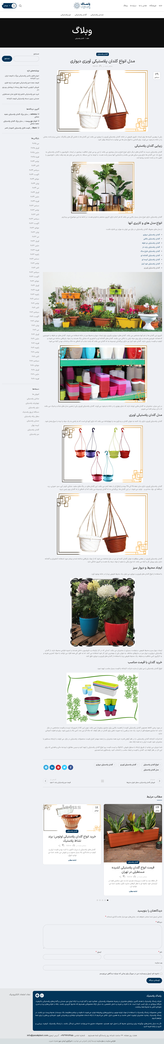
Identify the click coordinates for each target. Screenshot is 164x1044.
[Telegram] (37, 995)
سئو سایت (100, 1041)
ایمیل (98, 952)
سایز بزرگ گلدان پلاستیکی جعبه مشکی (21, 115)
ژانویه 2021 (35, 347)
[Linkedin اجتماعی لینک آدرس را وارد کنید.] (52, 767)
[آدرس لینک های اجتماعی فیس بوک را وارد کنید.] (70, 767)
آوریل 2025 (35, 148)
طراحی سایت (111, 1041)
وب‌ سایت (158, 963)
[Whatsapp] (42, 995)
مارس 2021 (35, 338)
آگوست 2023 (34, 223)
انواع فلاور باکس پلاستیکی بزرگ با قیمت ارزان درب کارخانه (22, 77)
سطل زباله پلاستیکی (31, 416)
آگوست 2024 (34, 174)
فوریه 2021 (35, 343)
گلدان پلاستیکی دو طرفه (151, 243)
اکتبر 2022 (35, 267)
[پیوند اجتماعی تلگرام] (46, 767)
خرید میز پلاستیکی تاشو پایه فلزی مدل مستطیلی (20, 94)
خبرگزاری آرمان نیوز (65, 1041)
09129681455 (67, 1035)
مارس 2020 (35, 374)
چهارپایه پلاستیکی (32, 403)
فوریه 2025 (35, 157)
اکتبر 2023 (35, 214)
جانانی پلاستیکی (33, 398)
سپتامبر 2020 (34, 361)
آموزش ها (35, 394)
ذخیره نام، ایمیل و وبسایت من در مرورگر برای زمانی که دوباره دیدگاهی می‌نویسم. (129, 973)
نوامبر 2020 (35, 352)
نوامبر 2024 (35, 161)
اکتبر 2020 (35, 356)
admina (33, 114)
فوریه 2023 (35, 250)
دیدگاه (159, 922)
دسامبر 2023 (34, 205)
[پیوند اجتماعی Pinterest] (58, 767)
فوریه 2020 (35, 378)
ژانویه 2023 (34, 254)
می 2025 (35, 143)
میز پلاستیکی (34, 434)
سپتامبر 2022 (34, 272)
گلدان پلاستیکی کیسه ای (151, 259)
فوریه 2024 (35, 201)
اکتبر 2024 (35, 165)
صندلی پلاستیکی (33, 421)
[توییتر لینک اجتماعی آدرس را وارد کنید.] (64, 767)
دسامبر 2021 (34, 299)
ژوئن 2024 (35, 183)
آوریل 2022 (35, 285)
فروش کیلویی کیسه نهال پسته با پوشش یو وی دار (20, 88)
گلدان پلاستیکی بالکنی (152, 239)
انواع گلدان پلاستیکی (151, 764)
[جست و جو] (20, 5)
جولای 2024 (34, 179)
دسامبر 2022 (34, 259)
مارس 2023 (34, 245)
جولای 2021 (35, 321)
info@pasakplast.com (37, 1035)
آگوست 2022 (34, 276)
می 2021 (36, 330)
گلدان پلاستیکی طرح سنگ (150, 251)
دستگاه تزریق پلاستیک (30, 412)
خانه (87, 39)
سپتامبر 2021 (34, 312)
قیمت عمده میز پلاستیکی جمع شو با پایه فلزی (22, 83)
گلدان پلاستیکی (79, 38)
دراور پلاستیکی (33, 407)
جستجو (36, 54)
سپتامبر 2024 (34, 170)
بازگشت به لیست (102, 781)
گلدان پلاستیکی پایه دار (151, 247)
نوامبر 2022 (35, 263)
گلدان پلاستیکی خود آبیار (150, 264)
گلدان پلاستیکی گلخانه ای (150, 255)
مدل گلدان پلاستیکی (151, 770)
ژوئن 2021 (35, 325)
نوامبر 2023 (34, 210)
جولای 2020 (34, 365)
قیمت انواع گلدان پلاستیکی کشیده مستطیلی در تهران (133, 869)
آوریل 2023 (35, 241)
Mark (34, 128)
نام (160, 952)
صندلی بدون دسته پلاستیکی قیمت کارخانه (23, 99)
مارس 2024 (34, 196)
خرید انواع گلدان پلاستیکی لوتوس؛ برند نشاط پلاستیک (72, 838)
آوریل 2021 (35, 334)
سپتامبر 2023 (34, 219)
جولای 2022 (34, 281)
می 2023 (35, 236)
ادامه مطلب (133, 891)
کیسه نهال (35, 425)
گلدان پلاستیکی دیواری (151, 234)
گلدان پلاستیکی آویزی (128, 764)
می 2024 (35, 188)
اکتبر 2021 (35, 307)
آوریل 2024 (35, 192)
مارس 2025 (34, 152)
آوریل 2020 (35, 370)
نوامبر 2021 (35, 303)
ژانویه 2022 (35, 294)
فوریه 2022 (35, 290)
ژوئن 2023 (35, 232)
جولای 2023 (34, 228)
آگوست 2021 (34, 316)
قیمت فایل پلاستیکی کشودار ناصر (17, 128)
